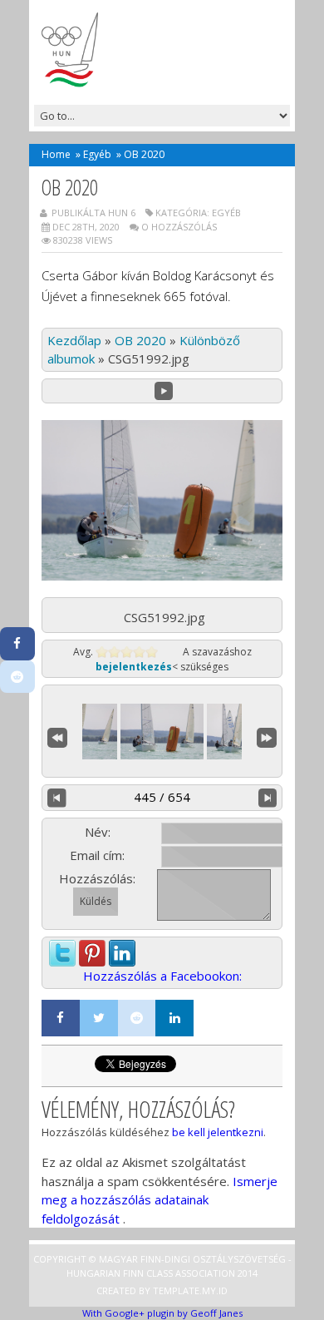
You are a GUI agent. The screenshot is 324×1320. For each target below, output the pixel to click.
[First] (57, 736)
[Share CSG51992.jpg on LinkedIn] (122, 949)
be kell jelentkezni (217, 1132)
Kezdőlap (74, 340)
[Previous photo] (56, 798)
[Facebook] (61, 1018)
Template (176, 1290)
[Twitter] (99, 1018)
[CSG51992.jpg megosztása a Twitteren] (62, 949)
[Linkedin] (174, 1018)
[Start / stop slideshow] (164, 391)
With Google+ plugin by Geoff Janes (162, 1313)
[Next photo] (267, 798)
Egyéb (97, 154)
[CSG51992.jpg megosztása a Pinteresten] (92, 949)
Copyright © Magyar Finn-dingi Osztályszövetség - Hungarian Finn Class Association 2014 (162, 1266)
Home (56, 154)
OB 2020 (140, 340)
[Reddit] (137, 1018)
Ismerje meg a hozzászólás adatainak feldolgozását (159, 1200)
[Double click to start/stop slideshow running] (162, 731)
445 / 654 (162, 797)
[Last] (267, 736)
